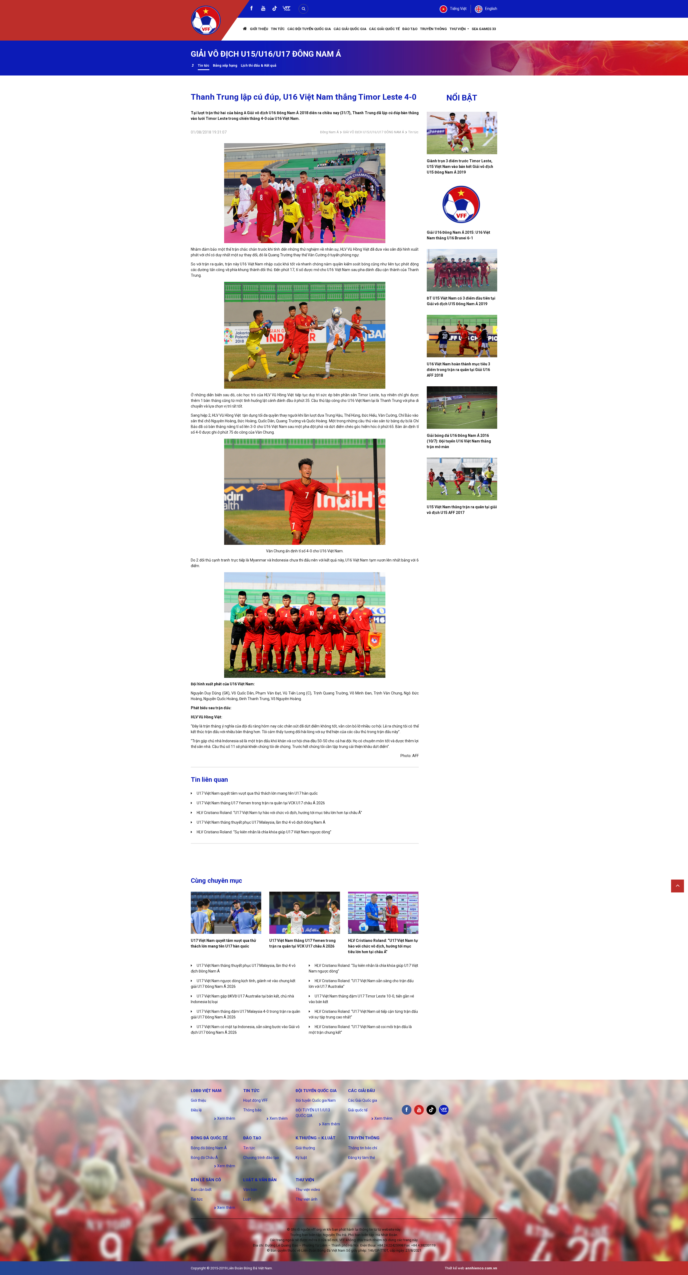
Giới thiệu (259, 29)
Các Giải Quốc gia (350, 29)
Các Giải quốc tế (384, 29)
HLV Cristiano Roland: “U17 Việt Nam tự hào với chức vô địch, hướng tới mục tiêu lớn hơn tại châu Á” (279, 813)
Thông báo (252, 1110)
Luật (247, 1199)
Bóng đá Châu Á (204, 1157)
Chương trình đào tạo (261, 1157)
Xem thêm (225, 1118)
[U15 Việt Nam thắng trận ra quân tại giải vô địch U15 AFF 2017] (462, 479)
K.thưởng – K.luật (315, 1138)
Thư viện (458, 29)
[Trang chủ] (245, 29)
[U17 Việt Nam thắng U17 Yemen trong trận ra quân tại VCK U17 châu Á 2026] (304, 913)
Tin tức (278, 29)
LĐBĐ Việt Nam (206, 1090)
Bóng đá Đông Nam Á (209, 1148)
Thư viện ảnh (306, 1199)
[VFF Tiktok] (274, 9)
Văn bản (250, 1189)
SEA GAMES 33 (484, 29)
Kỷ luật (301, 1157)
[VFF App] (286, 9)
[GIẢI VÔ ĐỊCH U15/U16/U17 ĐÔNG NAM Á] (192, 66)
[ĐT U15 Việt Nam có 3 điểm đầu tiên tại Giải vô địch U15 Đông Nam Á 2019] (462, 270)
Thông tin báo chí (362, 1148)
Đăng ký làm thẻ (361, 1157)
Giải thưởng (305, 1148)
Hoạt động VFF (255, 1100)
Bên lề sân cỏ (206, 1179)
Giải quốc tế (357, 1110)
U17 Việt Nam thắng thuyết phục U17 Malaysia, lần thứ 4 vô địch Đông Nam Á (261, 822)
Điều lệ (196, 1110)
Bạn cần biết (201, 1189)
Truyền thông (433, 29)
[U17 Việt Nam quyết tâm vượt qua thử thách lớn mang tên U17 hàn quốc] (226, 913)
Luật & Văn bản (260, 1179)
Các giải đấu (361, 1090)
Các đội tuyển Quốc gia (309, 29)
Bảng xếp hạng (225, 65)
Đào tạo (409, 29)
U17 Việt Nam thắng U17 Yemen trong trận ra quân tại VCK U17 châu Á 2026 (261, 803)
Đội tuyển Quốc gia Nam (316, 1100)
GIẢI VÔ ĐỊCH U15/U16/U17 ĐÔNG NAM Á (373, 132)
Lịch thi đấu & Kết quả (258, 65)
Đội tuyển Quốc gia (316, 1090)
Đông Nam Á (329, 132)
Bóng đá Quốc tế (209, 1138)
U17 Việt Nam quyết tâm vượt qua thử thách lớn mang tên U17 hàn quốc (257, 793)
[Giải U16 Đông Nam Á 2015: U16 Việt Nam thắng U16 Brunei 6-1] (462, 204)
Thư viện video (308, 1189)
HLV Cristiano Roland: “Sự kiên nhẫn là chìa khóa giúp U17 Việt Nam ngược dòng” (264, 832)
